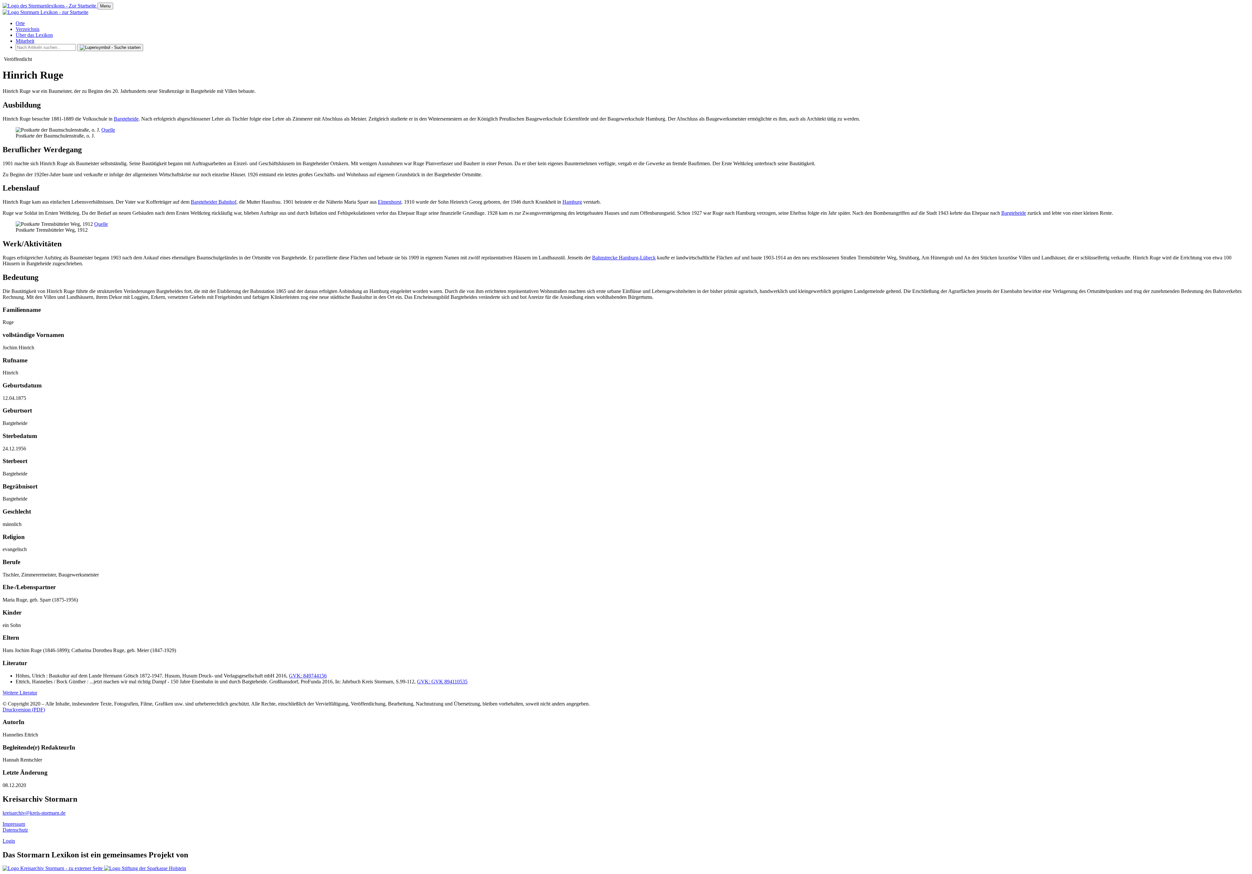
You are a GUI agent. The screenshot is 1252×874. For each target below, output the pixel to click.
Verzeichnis (27, 29)
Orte (20, 23)
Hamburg (572, 202)
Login (9, 841)
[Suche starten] (110, 47)
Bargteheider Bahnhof (213, 202)
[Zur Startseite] (50, 5)
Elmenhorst (389, 202)
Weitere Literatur (20, 692)
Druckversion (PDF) (24, 709)
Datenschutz (15, 830)
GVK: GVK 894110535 (442, 681)
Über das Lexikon (34, 35)
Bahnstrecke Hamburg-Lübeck (624, 257)
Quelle (108, 130)
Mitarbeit (25, 41)
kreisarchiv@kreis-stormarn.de (34, 813)
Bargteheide (126, 119)
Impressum (14, 824)
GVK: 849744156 (308, 675)
